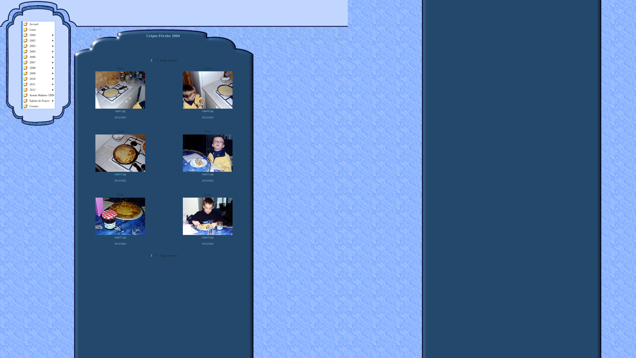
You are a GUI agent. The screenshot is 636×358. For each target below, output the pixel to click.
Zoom (120, 68)
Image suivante (168, 60)
